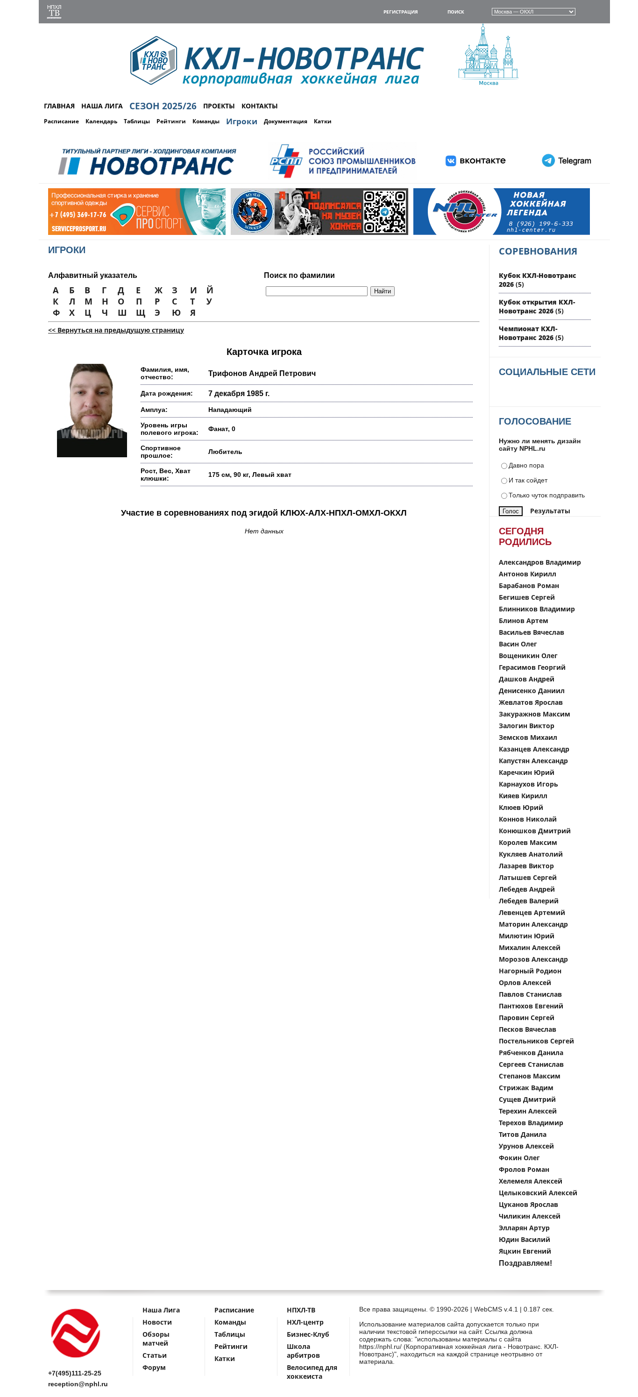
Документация (285, 121)
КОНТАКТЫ (259, 105)
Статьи (154, 1355)
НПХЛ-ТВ (301, 1309)
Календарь (101, 121)
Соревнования (538, 251)
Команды (206, 121)
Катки (323, 121)
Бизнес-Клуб (308, 1334)
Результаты (550, 510)
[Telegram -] (565, 178)
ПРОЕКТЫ (219, 105)
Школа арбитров (303, 1351)
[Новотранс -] (146, 178)
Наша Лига (161, 1309)
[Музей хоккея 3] (285, 232)
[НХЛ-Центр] (468, 232)
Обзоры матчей (156, 1338)
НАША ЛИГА (102, 105)
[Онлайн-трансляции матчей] (54, 12)
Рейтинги (171, 121)
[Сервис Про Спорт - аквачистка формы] (102, 232)
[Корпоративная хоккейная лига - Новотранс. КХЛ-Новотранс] (76, 1359)
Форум (154, 1367)
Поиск (455, 11)
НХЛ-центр (305, 1322)
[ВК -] (476, 178)
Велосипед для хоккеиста (312, 1372)
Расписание (61, 121)
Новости (157, 1322)
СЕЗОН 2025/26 (163, 106)
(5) (537, 306)
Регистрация (400, 11)
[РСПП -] (342, 178)
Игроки (241, 121)
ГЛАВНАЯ (59, 105)
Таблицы (137, 121)
